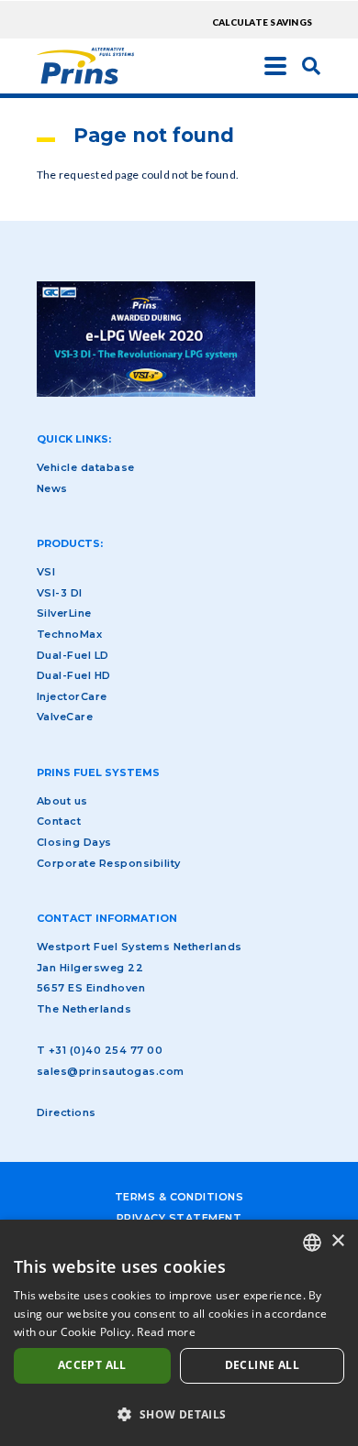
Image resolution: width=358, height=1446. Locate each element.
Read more (166, 1332)
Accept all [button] (92, 1365)
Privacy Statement (179, 1217)
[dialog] (179, 1333)
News (52, 488)
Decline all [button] (262, 1365)
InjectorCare (72, 696)
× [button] (337, 1241)
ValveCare (65, 716)
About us (62, 800)
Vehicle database (86, 467)
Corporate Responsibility (109, 863)
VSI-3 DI (60, 592)
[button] (179, 1414)
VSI (46, 571)
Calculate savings (262, 21)
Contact (59, 821)
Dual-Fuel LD (73, 655)
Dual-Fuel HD (74, 675)
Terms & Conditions (179, 1196)
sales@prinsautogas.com (111, 1071)
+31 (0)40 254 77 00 (105, 1050)
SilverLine (64, 613)
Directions (66, 1112)
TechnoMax (69, 634)
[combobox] (312, 1242)
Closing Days (74, 842)
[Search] (311, 65)
